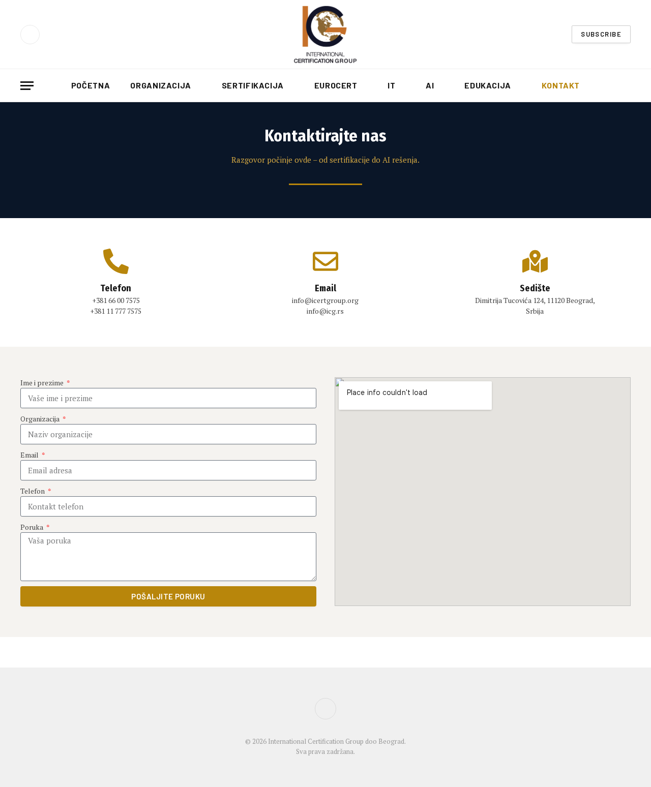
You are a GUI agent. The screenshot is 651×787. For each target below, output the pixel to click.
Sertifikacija (253, 85)
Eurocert (336, 85)
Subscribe (601, 34)
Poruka (32, 527)
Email (30, 455)
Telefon (33, 491)
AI (430, 85)
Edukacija (487, 85)
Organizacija (160, 85)
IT (391, 85)
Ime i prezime (42, 382)
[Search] (627, 85)
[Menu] (27, 85)
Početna (90, 85)
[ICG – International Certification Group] (326, 34)
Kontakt (561, 85)
